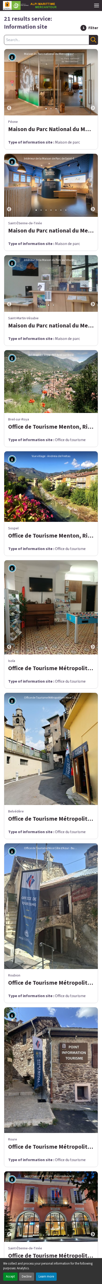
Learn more (46, 1276)
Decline (26, 1276)
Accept (10, 1276)
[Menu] (97, 5)
